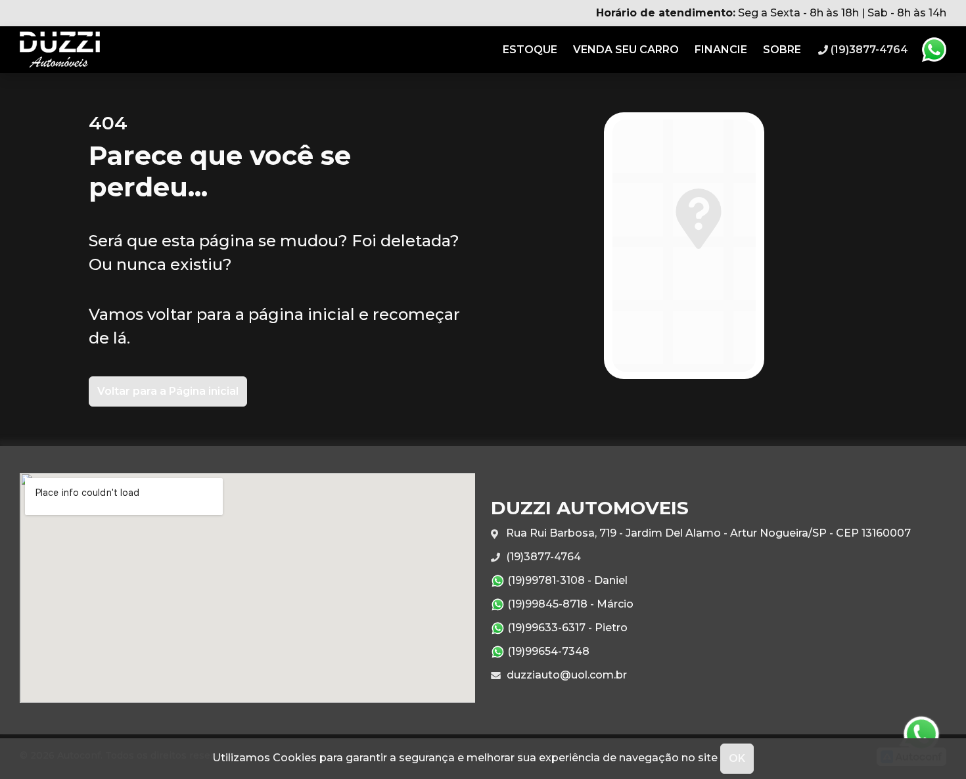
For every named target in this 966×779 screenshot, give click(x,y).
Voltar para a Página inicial (168, 391)
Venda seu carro (626, 49)
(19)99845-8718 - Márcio (569, 604)
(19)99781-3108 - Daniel (566, 580)
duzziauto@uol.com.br (565, 675)
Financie (721, 49)
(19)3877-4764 (542, 556)
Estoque (530, 49)
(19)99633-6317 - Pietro (566, 627)
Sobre (782, 49)
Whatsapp (933, 50)
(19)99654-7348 (547, 651)
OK (737, 758)
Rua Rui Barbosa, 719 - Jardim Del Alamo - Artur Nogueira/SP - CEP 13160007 (707, 533)
